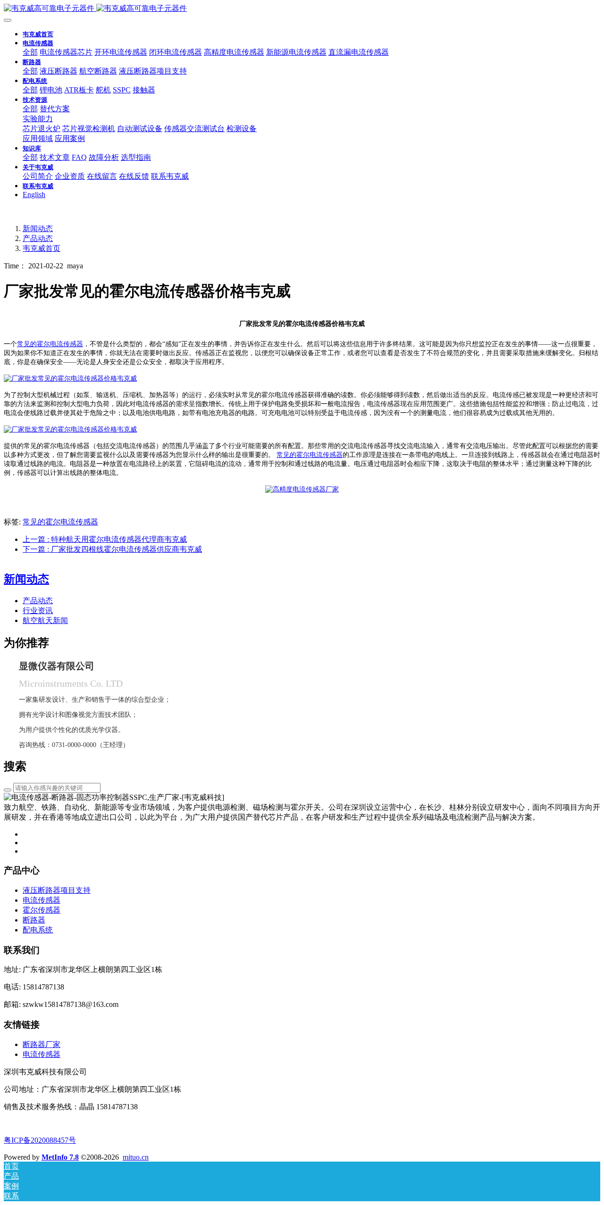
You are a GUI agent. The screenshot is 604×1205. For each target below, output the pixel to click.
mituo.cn (136, 1157)
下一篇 (112, 549)
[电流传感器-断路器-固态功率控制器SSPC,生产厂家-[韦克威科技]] (302, 9)
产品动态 (38, 238)
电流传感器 (41, 1054)
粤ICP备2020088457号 (40, 1140)
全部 (30, 52)
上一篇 (105, 539)
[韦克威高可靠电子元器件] (70, 378)
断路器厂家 (41, 1044)
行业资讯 (38, 611)
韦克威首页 (38, 34)
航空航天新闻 (45, 620)
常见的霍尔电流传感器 (50, 344)
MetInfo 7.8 (60, 1157)
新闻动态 (38, 228)
